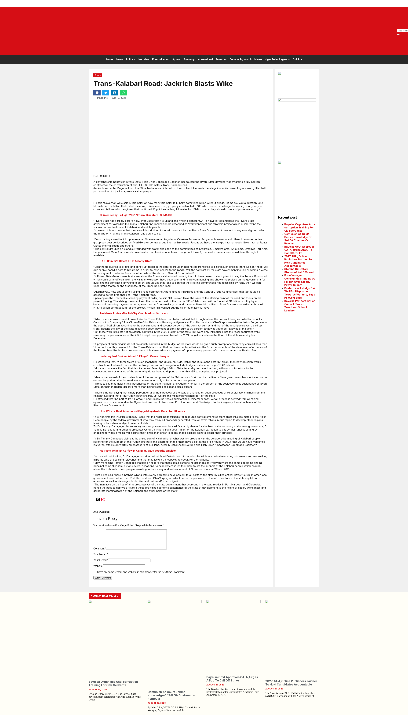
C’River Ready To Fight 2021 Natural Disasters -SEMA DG (136, 215)
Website (98, 566)
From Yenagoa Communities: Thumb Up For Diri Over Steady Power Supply (299, 280)
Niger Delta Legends (277, 59)
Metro (258, 59)
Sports (176, 59)
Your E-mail (100, 560)
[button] (97, 92)
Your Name (100, 554)
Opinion (297, 59)
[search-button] (398, 34)
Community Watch (240, 59)
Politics (130, 59)
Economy (189, 59)
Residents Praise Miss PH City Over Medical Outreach (134, 313)
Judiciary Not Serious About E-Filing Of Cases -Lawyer (134, 356)
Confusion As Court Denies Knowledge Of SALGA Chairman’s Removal (298, 238)
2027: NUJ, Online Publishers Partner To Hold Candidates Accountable (298, 261)
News (119, 59)
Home (109, 59)
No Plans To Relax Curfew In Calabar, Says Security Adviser (138, 450)
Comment (99, 548)
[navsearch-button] (398, 27)
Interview (143, 59)
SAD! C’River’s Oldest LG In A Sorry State (126, 261)
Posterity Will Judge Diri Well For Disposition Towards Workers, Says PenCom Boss (299, 293)
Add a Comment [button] (101, 511)
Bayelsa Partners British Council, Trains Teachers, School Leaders (299, 305)
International (205, 59)
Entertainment (160, 59)
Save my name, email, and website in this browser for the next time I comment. (141, 572)
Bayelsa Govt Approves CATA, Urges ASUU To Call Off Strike (299, 250)
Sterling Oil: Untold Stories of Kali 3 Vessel (298, 270)
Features (221, 59)
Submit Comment (103, 578)
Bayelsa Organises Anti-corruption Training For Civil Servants (299, 227)
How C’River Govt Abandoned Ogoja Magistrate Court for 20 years (142, 411)
